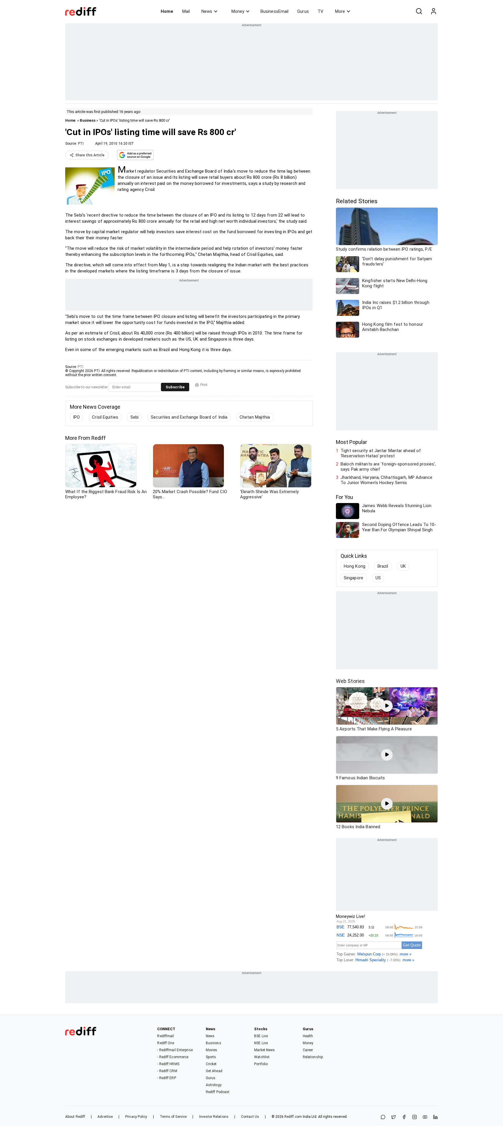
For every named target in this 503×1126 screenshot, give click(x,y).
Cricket (211, 1064)
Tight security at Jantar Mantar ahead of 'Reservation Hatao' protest (381, 453)
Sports (211, 1057)
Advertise (105, 1117)
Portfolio (261, 1064)
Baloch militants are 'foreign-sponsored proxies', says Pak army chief (388, 466)
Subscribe (175, 387)
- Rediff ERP (166, 1078)
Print (204, 385)
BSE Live (261, 1036)
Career (308, 1050)
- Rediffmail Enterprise (174, 1050)
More (340, 11)
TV (320, 11)
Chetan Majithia (255, 417)
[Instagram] (414, 1117)
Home (167, 11)
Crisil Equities (105, 417)
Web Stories (350, 681)
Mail (186, 11)
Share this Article (90, 155)
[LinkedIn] (435, 1117)
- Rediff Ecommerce (172, 1057)
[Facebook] (404, 1117)
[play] (387, 706)
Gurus (303, 11)
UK (403, 566)
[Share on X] (393, 1117)
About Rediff (75, 1117)
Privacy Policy (136, 1117)
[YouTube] (425, 1117)
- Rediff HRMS (168, 1064)
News (206, 11)
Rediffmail (165, 1036)
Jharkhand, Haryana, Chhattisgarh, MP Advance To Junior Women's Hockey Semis (386, 480)
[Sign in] (433, 11)
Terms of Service (173, 1117)
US (378, 577)
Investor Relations (214, 1117)
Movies (211, 1050)
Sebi (134, 417)
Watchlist (262, 1057)
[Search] (419, 11)
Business (87, 120)
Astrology (214, 1085)
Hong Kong (354, 566)
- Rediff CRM (167, 1071)
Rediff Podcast (217, 1092)
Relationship (313, 1057)
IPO (76, 417)
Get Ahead (214, 1071)
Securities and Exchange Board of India (189, 417)
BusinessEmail (274, 11)
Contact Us (250, 1117)
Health (308, 1036)
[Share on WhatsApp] (383, 1117)
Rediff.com (293, 1117)
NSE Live (261, 1043)
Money (237, 11)
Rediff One (165, 1043)
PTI (81, 143)
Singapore (353, 577)
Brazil (383, 566)
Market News (264, 1050)
